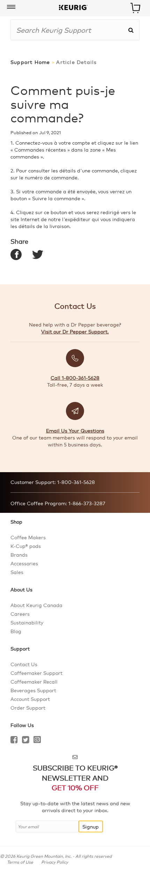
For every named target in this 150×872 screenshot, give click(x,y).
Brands (19, 554)
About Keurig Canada (36, 605)
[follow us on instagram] (37, 740)
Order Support (27, 707)
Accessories (24, 563)
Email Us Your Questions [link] (75, 430)
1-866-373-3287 (86, 503)
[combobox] (69, 30)
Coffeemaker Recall (34, 681)
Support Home (30, 62)
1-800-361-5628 (75, 482)
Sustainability (26, 622)
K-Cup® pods (25, 546)
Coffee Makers (28, 537)
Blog (15, 631)
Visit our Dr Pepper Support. (75, 331)
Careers (20, 614)
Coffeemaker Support (36, 673)
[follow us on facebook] (14, 740)
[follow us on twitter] (25, 740)
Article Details (76, 62)
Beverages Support (33, 690)
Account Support (30, 699)
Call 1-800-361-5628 (75, 377)
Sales (16, 572)
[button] (11, 7)
